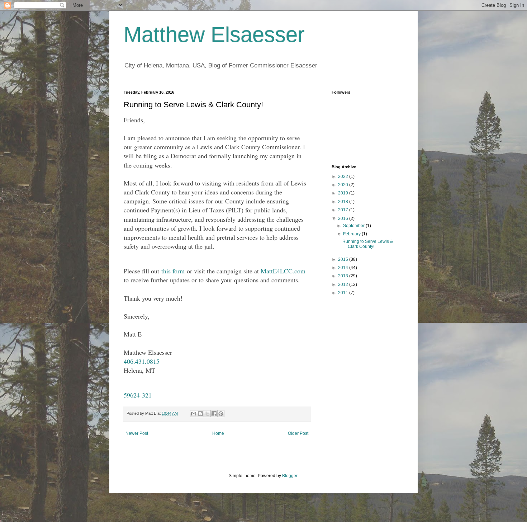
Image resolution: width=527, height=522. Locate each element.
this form (173, 271)
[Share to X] (207, 413)
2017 (343, 209)
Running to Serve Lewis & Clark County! (367, 244)
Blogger (289, 475)
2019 (343, 193)
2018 (343, 201)
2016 (343, 218)
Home (218, 433)
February (352, 233)
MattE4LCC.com (283, 271)
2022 (343, 176)
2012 (343, 284)
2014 (343, 267)
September (354, 225)
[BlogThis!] (200, 413)
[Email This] (193, 413)
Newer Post (136, 433)
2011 (343, 292)
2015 (343, 259)
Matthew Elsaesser (214, 35)
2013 (343, 275)
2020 (343, 184)
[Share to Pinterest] (220, 413)
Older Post (298, 433)
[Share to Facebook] (214, 413)
